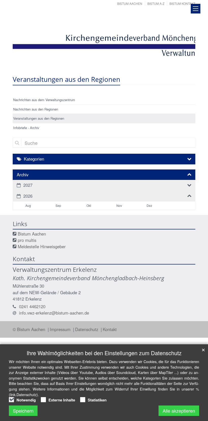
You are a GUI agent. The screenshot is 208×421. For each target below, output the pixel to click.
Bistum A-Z (155, 3)
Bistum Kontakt (182, 3)
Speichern (23, 410)
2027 (27, 185)
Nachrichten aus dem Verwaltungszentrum (44, 99)
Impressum (61, 329)
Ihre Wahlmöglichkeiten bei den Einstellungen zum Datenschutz (104, 352)
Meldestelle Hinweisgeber (42, 246)
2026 (27, 196)
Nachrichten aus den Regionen (35, 109)
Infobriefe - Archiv (26, 127)
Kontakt (110, 329)
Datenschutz (87, 329)
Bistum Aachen (129, 3)
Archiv (22, 174)
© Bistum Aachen (29, 329)
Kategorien (34, 159)
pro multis (27, 240)
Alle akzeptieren (179, 410)
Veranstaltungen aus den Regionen (38, 118)
